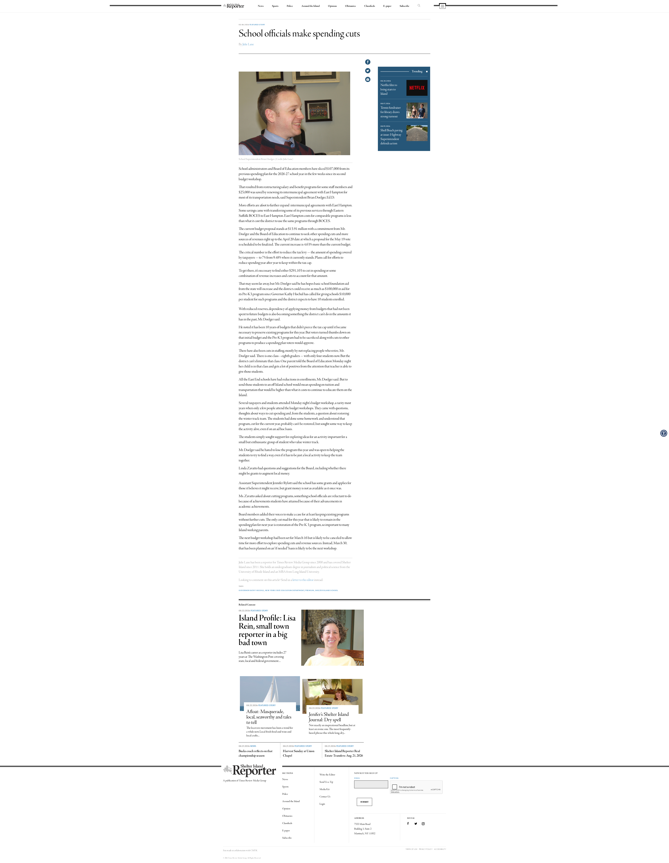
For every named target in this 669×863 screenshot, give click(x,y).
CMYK (254, 850)
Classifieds (369, 6)
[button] (663, 433)
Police (290, 6)
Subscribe (404, 6)
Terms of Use (411, 849)
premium (309, 590)
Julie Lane (248, 44)
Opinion (332, 6)
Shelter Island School (326, 590)
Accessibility (440, 849)
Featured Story (257, 25)
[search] (419, 5)
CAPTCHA (394, 778)
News (261, 6)
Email (357, 778)
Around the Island (310, 6)
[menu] (442, 6)
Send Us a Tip (326, 782)
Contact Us (325, 796)
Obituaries (350, 6)
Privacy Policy (425, 849)
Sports (275, 6)
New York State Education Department (284, 590)
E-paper (387, 6)
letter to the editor (303, 580)
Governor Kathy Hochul (251, 590)
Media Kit (324, 789)
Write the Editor (327, 774)
